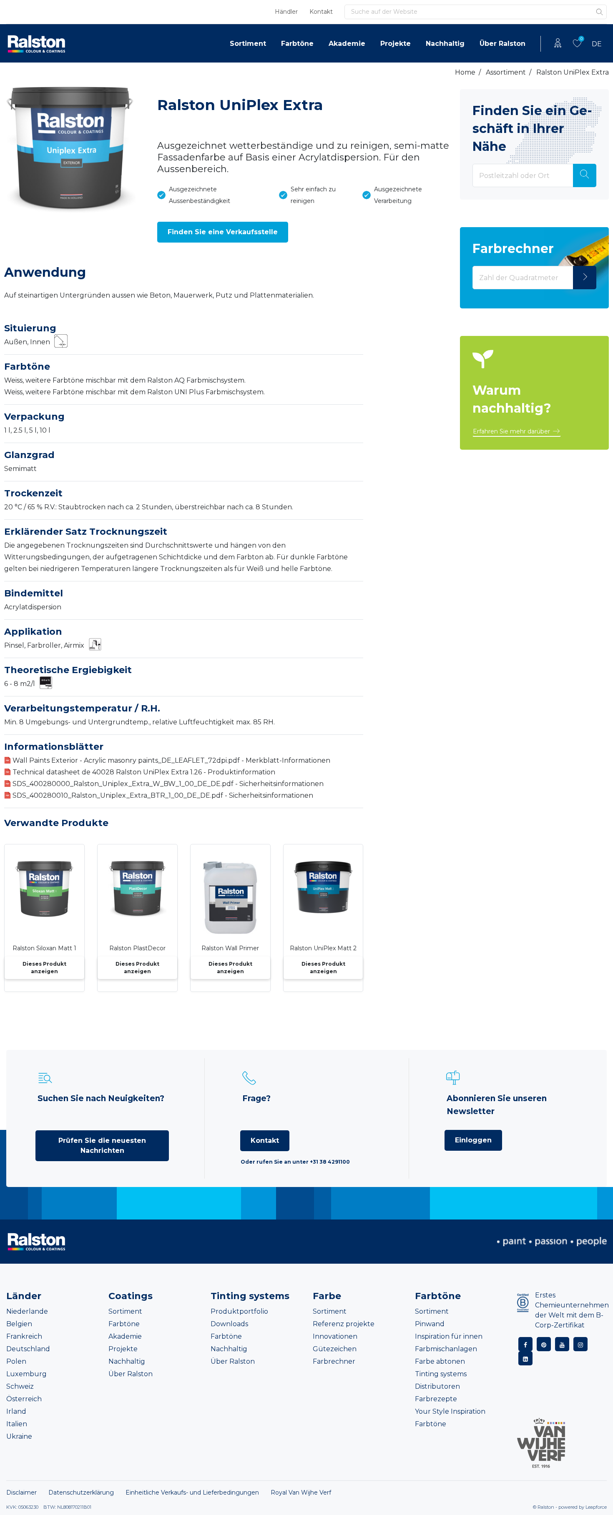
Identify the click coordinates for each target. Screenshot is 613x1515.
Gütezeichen (335, 1349)
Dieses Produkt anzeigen (44, 967)
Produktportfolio (239, 1311)
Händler (286, 11)
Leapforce (596, 1507)
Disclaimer (21, 1492)
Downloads (229, 1324)
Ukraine (19, 1436)
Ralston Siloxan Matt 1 (44, 948)
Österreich (24, 1399)
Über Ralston (502, 44)
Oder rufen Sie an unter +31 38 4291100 (295, 1162)
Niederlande (27, 1311)
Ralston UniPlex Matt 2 (323, 948)
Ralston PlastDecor (137, 948)
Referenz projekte (343, 1324)
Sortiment (248, 44)
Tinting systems (441, 1374)
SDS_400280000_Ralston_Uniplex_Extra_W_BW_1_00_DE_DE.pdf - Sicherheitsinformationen (168, 784)
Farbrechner (334, 1361)
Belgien (19, 1324)
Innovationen (335, 1336)
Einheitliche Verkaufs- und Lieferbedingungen (192, 1492)
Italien (16, 1424)
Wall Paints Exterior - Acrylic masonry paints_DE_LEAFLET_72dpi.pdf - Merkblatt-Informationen (171, 760)
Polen (16, 1361)
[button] (222, 232)
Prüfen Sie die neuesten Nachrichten (102, 1145)
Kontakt (321, 11)
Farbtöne (297, 44)
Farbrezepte (436, 1399)
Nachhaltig (445, 44)
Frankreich (24, 1336)
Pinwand (430, 1324)
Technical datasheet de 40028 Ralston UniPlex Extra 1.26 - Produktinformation (144, 772)
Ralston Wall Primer (230, 948)
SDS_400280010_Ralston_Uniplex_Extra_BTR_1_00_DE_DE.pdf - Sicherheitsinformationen (163, 795)
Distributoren (437, 1386)
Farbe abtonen (440, 1361)
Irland (16, 1411)
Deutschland (28, 1349)
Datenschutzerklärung (81, 1492)
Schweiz (20, 1386)
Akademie (347, 44)
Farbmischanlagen (446, 1349)
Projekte (395, 44)
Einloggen (473, 1140)
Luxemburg (26, 1374)
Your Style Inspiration (450, 1411)
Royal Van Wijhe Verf (301, 1492)
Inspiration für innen (448, 1336)
